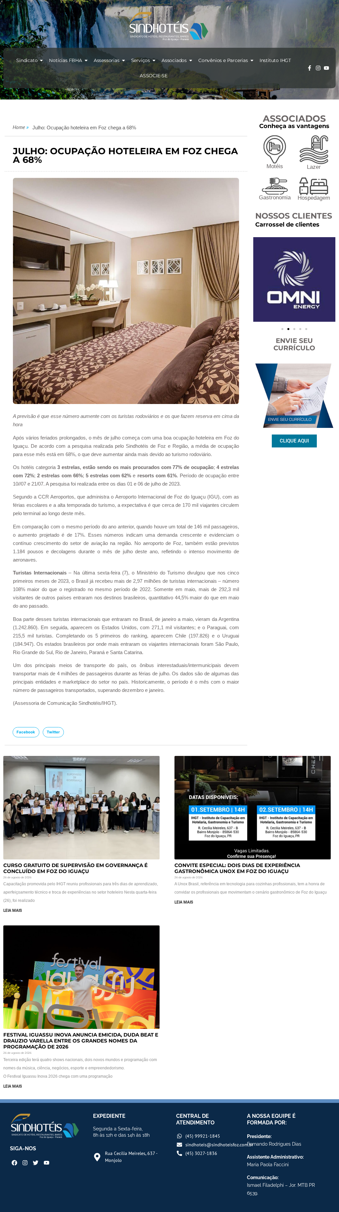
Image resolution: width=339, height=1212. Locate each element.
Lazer (314, 167)
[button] (26, 732)
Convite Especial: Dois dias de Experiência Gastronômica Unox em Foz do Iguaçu (237, 868)
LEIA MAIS (12, 910)
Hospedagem (314, 198)
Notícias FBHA (65, 60)
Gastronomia (275, 197)
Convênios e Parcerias (223, 60)
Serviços (140, 60)
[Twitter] (35, 1162)
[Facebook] (14, 1162)
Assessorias (107, 60)
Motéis (274, 166)
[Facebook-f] (309, 68)
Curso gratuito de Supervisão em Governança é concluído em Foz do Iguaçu (75, 868)
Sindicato (26, 60)
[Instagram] (318, 68)
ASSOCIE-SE (154, 76)
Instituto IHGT (275, 60)
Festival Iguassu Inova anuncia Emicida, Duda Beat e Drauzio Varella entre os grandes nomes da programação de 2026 (80, 1041)
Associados (174, 60)
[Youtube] (326, 68)
